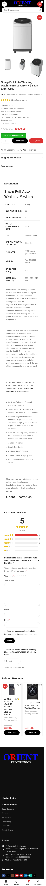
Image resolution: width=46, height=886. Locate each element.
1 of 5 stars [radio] (18, 576)
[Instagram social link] (12, 875)
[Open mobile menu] (4, 4)
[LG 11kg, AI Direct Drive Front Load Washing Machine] (32, 691)
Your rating (9, 576)
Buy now (36, 141)
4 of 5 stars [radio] (24, 576)
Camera (5, 813)
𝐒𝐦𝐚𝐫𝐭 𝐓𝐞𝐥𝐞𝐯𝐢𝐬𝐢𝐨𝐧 (8, 809)
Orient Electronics (19, 497)
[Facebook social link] (4, 875)
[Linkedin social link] (26, 875)
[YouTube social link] (17, 875)
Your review (9, 580)
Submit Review (7, 830)
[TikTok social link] (34, 875)
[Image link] (20, 760)
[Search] (39, 10)
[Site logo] (22, 4)
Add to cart (20, 141)
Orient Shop (6, 822)
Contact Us (6, 826)
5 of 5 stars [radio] (25, 576)
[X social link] (8, 875)
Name (7, 609)
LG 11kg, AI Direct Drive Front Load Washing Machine (32, 705)
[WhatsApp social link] (30, 875)
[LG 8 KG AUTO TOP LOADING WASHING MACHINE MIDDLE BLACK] (11, 689)
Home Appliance (10, 718)
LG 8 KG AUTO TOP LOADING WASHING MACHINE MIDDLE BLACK (8, 707)
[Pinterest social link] (21, 875)
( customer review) (19, 100)
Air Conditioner (9, 805)
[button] (13, 135)
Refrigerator (6, 817)
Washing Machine (10, 720)
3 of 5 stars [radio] (22, 576)
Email (7, 620)
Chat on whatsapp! (15, 136)
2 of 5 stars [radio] (20, 576)
